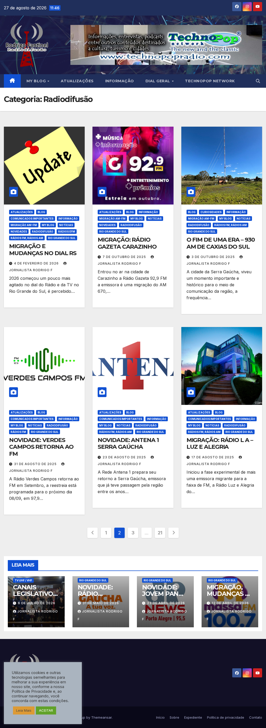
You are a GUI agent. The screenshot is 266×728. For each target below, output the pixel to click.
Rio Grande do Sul (62, 238)
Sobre (174, 717)
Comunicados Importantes (32, 218)
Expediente (193, 717)
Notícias (66, 225)
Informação (119, 81)
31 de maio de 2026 (101, 603)
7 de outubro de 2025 (125, 257)
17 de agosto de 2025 (213, 457)
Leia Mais (23, 710)
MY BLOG (36, 81)
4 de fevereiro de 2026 (37, 263)
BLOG (41, 212)
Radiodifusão (42, 231)
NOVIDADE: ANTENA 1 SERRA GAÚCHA (128, 443)
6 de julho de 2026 (36, 603)
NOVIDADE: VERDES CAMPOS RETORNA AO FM (41, 447)
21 (160, 532)
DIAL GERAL (158, 81)
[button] (258, 81)
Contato (255, 717)
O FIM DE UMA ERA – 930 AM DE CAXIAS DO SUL (221, 243)
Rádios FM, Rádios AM (27, 238)
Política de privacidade (225, 717)
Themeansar (101, 717)
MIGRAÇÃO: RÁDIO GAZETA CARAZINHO (127, 243)
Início (160, 717)
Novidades (19, 231)
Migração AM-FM (24, 225)
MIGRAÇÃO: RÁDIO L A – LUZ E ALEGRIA (220, 443)
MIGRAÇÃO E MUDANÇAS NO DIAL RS (42, 249)
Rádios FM (18, 431)
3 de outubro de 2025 (213, 257)
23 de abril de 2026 (166, 603)
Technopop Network (210, 81)
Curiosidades (211, 212)
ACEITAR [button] (46, 710)
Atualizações (77, 81)
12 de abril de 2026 (230, 603)
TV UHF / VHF (23, 580)
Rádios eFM (66, 231)
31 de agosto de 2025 (36, 464)
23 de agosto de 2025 (125, 457)
